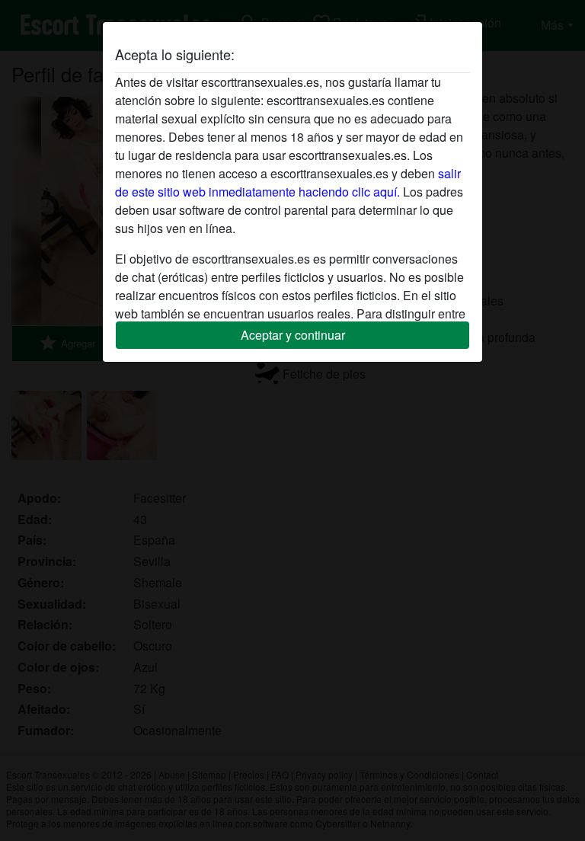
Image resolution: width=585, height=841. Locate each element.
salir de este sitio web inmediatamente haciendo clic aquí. (288, 182)
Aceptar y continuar (293, 335)
